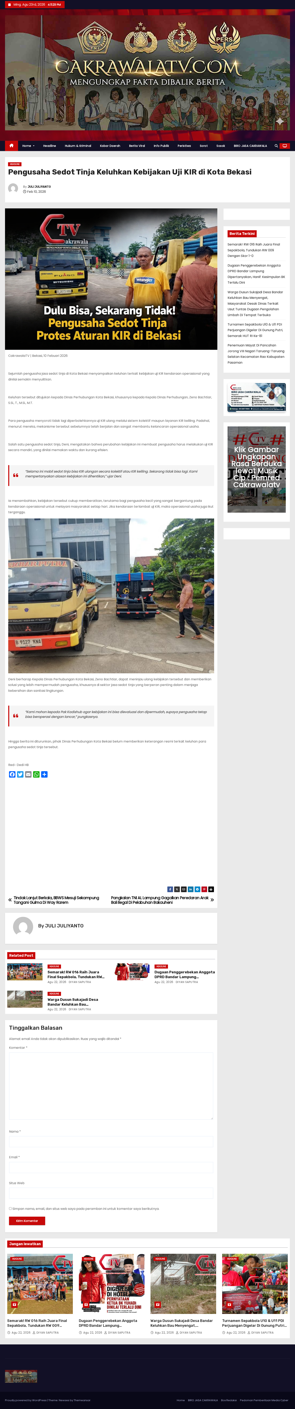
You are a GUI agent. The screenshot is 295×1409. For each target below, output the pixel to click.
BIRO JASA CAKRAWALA (250, 146)
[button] (276, 146)
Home (27, 146)
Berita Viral (137, 146)
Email (14, 1157)
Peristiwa (184, 146)
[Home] (11, 146)
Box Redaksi (229, 1400)
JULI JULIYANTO (39, 187)
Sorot (204, 146)
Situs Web (16, 1183)
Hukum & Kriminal (78, 146)
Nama (15, 1131)
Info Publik (161, 146)
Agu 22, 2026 (57, 982)
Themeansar (82, 1400)
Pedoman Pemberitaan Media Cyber (264, 1400)
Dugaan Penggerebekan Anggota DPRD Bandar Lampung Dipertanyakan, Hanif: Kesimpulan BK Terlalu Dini (111, 1328)
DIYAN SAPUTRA (79, 982)
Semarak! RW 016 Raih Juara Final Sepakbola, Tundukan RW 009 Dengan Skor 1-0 (75, 977)
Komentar (18, 1047)
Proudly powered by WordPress (26, 1400)
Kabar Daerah (110, 146)
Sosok (221, 146)
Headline (49, 146)
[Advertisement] (111, 833)
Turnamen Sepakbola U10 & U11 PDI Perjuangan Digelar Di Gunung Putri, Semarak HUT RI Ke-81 (255, 330)
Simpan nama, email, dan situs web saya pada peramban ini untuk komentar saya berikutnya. (85, 1208)
